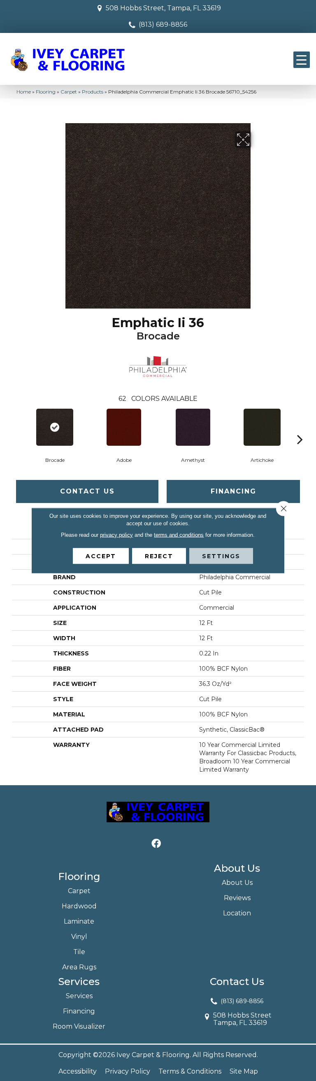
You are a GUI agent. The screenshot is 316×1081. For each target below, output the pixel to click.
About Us (237, 883)
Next (300, 427)
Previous (16, 427)
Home (23, 92)
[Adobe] (123, 427)
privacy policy (116, 535)
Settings (221, 556)
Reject (159, 556)
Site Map (244, 1071)
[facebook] (156, 844)
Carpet (68, 92)
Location (237, 913)
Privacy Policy (127, 1071)
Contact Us (87, 491)
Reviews (237, 898)
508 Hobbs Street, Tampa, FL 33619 (163, 8)
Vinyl (79, 937)
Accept (101, 556)
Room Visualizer (79, 1026)
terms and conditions (179, 535)
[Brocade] (54, 427)
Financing (233, 491)
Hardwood (79, 906)
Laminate (79, 921)
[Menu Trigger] (301, 59)
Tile (79, 952)
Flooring (46, 92)
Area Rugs (79, 967)
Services (79, 996)
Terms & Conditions (189, 1071)
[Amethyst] (193, 427)
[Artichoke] (262, 427)
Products (92, 92)
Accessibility (77, 1071)
